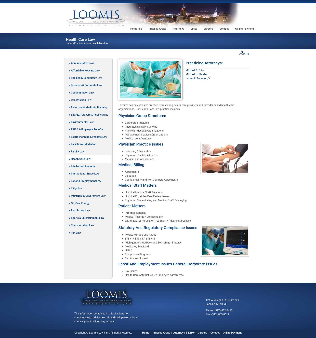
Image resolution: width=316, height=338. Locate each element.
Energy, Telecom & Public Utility (89, 114)
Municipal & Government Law (88, 195)
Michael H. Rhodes (196, 74)
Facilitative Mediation (83, 144)
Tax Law (76, 232)
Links (194, 28)
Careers (208, 28)
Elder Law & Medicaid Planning (89, 107)
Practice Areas (157, 28)
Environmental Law (82, 122)
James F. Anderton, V (198, 78)
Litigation (76, 188)
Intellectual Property (83, 166)
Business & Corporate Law (86, 85)
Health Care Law (81, 159)
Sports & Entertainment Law (87, 217)
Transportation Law (82, 225)
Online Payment (244, 28)
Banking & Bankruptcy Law (86, 78)
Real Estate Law (80, 210)
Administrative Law (82, 63)
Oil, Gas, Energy (80, 203)
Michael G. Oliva (195, 70)
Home (69, 43)
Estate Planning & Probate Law (89, 136)
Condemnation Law (82, 92)
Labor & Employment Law (86, 181)
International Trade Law (85, 173)
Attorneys (178, 28)
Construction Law (81, 100)
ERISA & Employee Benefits (87, 129)
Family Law (77, 151)
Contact (224, 28)
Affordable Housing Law (85, 70)
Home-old (136, 28)
